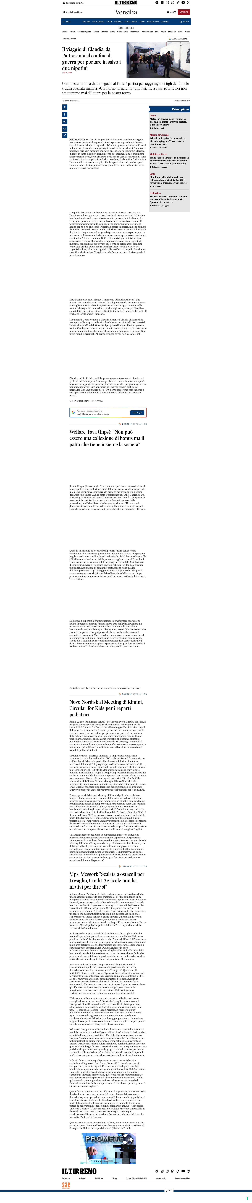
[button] (108, 1148)
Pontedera (172, 32)
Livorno (64, 32)
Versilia (187, 32)
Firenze (72, 32)
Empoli (96, 32)
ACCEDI (173, 12)
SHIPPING (165, 22)
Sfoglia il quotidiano (74, 12)
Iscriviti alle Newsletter (75, 3)
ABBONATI (184, 12)
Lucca (112, 32)
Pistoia (163, 32)
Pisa (156, 32)
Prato (180, 32)
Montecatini (134, 32)
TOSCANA (86, 22)
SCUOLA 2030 (153, 22)
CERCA (186, 22)
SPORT (109, 22)
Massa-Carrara (122, 32)
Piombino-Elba (147, 32)
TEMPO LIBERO (131, 22)
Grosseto (104, 32)
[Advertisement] (89, 120)
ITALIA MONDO (98, 22)
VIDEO (142, 22)
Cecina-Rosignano (84, 32)
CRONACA (118, 22)
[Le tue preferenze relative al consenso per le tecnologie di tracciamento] (247, 1198)
